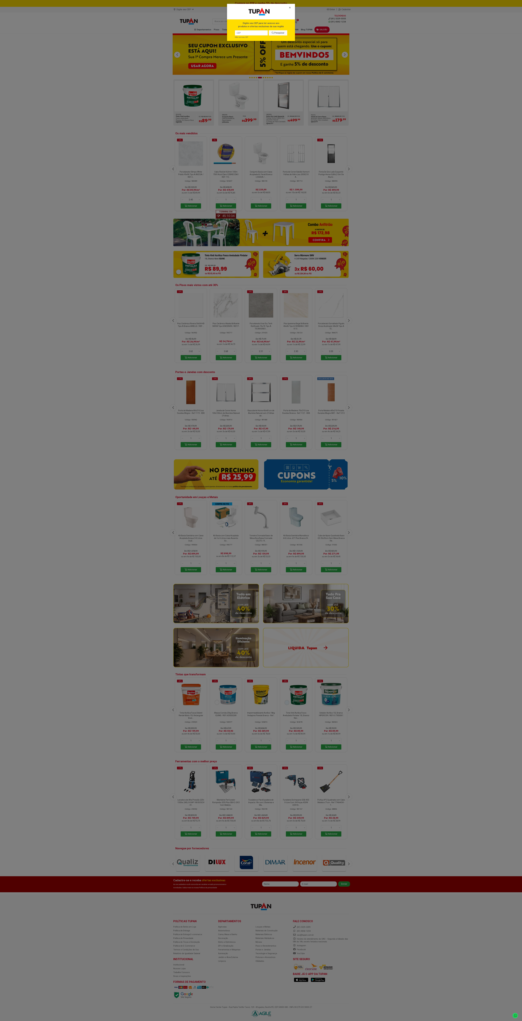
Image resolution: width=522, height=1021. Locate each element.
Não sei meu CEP (241, 37)
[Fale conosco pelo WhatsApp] (515, 1015)
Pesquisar (279, 33)
